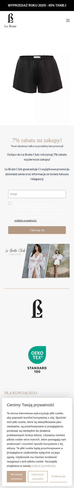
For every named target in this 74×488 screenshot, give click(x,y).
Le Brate (10, 26)
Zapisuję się (37, 230)
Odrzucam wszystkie (37, 476)
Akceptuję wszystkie (16, 476)
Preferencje (58, 476)
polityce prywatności (43, 465)
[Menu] (68, 20)
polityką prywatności (25, 220)
